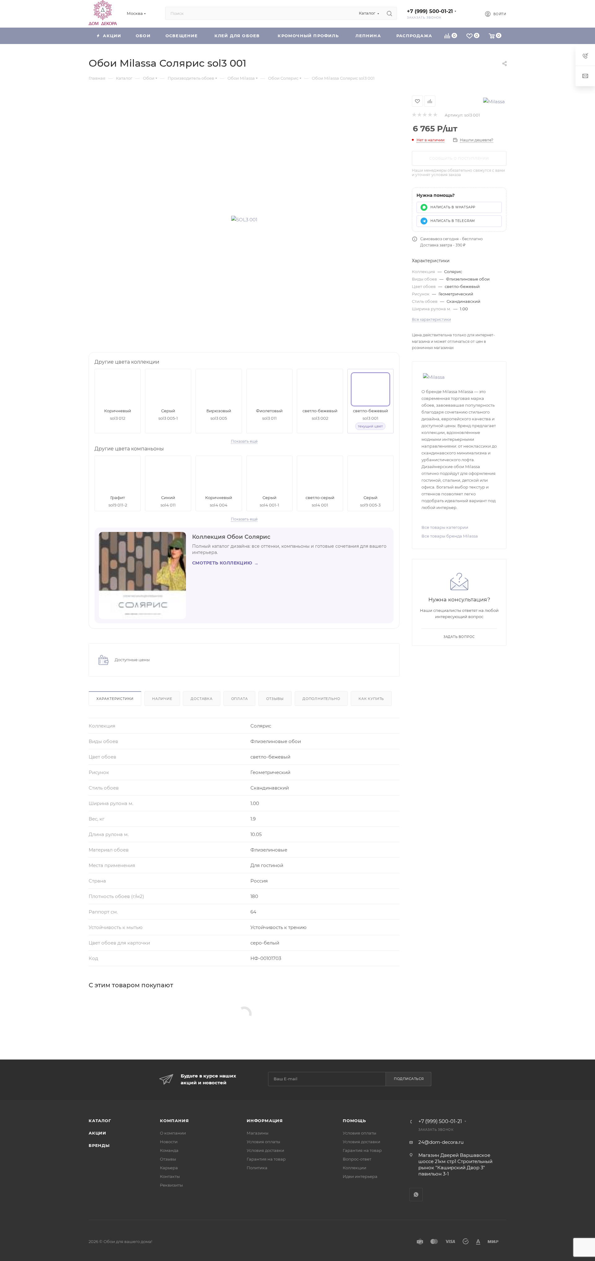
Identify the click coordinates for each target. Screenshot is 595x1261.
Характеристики (115, 699)
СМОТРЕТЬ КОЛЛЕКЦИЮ (225, 563)
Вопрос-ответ (357, 1159)
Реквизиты (171, 1185)
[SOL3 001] (244, 219)
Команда (169, 1150)
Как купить (371, 699)
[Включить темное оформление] (470, 13)
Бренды (99, 1145)
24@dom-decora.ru (441, 1142)
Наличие (162, 699)
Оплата (239, 699)
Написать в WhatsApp (452, 207)
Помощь (354, 1120)
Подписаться (409, 1079)
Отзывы (275, 699)
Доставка (201, 699)
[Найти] (389, 13)
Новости (169, 1141)
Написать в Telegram (452, 221)
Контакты (170, 1176)
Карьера (169, 1167)
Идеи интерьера (360, 1176)
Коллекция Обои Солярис (231, 536)
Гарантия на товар (266, 1159)
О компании (173, 1132)
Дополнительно (321, 699)
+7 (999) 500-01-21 (430, 11)
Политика (257, 1167)
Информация (265, 1120)
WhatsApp (416, 1194)
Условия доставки (265, 1150)
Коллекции (354, 1167)
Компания (174, 1120)
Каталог (100, 1120)
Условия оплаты (263, 1141)
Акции (97, 1132)
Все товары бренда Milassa (449, 535)
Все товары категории (444, 527)
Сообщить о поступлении (459, 158)
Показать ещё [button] (244, 441)
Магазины (257, 1132)
